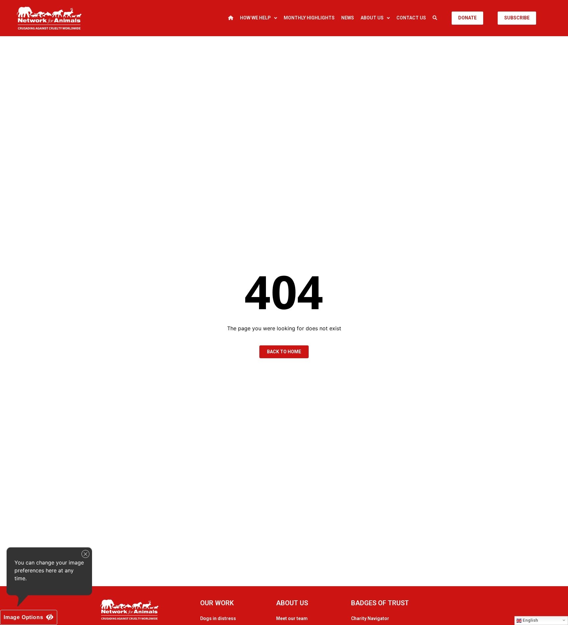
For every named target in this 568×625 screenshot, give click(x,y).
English (530, 620)
